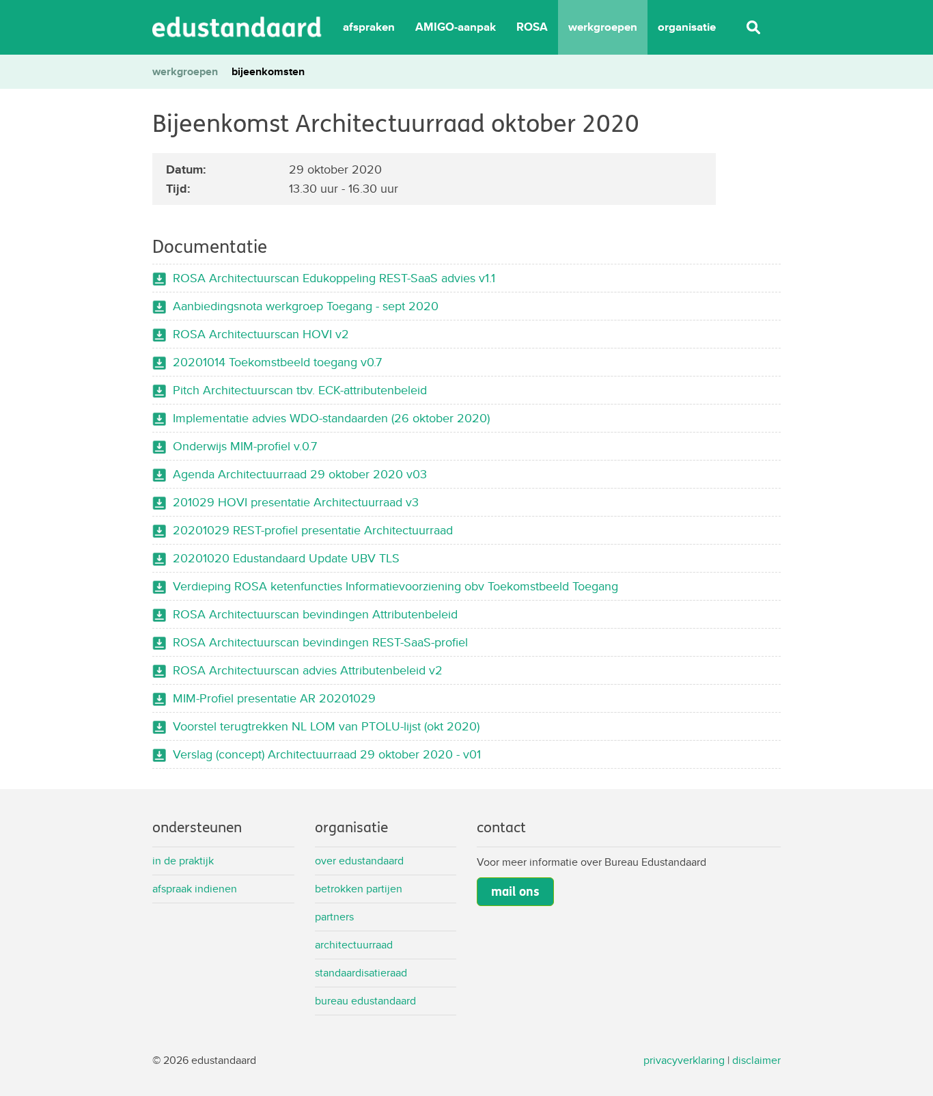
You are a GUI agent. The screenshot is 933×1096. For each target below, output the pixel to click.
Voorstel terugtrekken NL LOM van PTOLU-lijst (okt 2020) (326, 726)
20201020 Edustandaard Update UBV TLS (286, 557)
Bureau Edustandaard (365, 1001)
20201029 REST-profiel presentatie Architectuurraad (313, 529)
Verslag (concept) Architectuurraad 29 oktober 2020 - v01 (327, 754)
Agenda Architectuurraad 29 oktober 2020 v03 (300, 473)
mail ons (515, 891)
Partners (334, 916)
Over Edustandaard (359, 860)
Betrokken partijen (358, 888)
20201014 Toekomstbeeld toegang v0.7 (277, 361)
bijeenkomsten (268, 71)
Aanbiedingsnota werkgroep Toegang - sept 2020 (305, 305)
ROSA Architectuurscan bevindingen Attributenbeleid (315, 613)
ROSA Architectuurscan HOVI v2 (261, 333)
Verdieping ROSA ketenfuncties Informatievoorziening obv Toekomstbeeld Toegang (395, 585)
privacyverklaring (684, 1060)
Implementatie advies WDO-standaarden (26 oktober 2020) (331, 417)
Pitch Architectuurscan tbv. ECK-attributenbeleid (300, 389)
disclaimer (756, 1060)
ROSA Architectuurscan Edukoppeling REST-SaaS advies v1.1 (334, 277)
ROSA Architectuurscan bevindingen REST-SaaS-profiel (320, 641)
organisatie (687, 27)
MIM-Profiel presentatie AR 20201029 (274, 698)
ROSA (532, 27)
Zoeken (753, 27)
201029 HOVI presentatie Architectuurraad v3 (296, 501)
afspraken (369, 27)
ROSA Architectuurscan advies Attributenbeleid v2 (308, 670)
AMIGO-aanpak (455, 27)
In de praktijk (183, 860)
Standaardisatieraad (361, 973)
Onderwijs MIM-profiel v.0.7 (245, 445)
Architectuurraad (354, 945)
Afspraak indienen (194, 888)
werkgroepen (602, 27)
